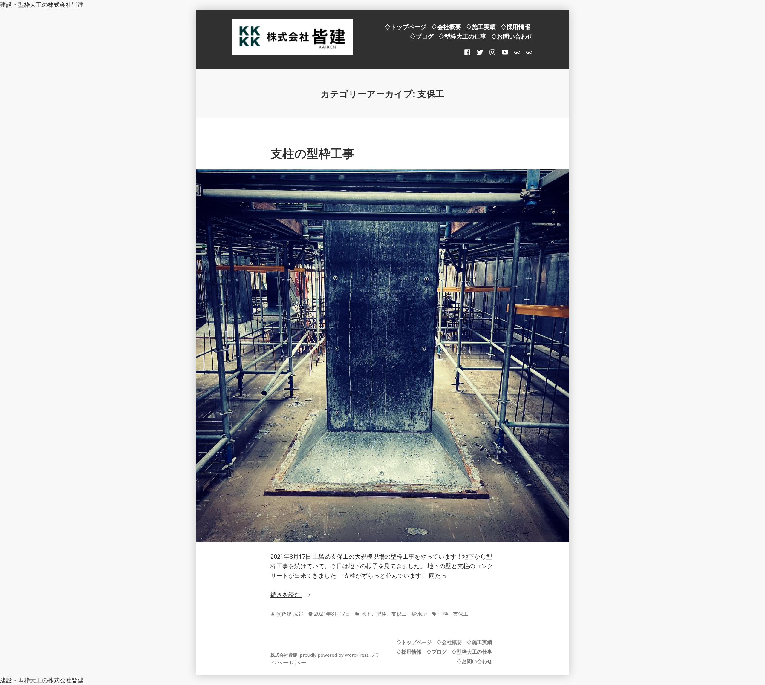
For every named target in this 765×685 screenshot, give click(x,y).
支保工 (399, 613)
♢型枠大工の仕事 (462, 36)
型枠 (381, 613)
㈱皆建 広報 (289, 613)
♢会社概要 (446, 27)
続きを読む (290, 595)
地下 (366, 613)
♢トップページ (405, 27)
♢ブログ (422, 36)
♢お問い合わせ (512, 36)
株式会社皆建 (283, 655)
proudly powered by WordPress (334, 655)
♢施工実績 (481, 27)
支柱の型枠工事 (312, 153)
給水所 (419, 613)
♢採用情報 (515, 27)
